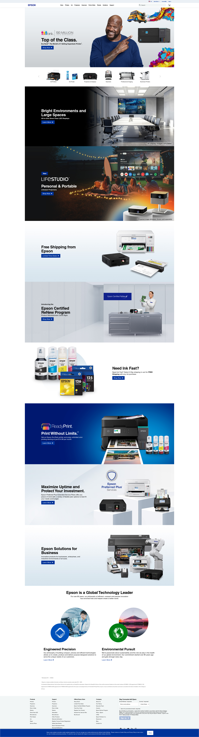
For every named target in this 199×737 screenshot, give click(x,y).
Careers (98, 708)
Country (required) (143, 701)
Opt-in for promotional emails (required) (130, 708)
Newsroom (98, 719)
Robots (32, 710)
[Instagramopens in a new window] (135, 728)
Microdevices (33, 714)
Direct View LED (34, 712)
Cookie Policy (123, 732)
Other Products (56, 716)
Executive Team (100, 706)
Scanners (32, 706)
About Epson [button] (156, 1)
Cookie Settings (106, 732)
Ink (30, 719)
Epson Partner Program (102, 710)
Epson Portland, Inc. (101, 716)
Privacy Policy (135, 714)
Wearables (54, 712)
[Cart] (169, 5)
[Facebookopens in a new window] (120, 728)
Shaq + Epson (99, 712)
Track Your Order (78, 708)
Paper (31, 721)
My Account (77, 714)
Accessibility (164, 1)
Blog (97, 721)
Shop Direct (77, 701)
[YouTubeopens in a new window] (128, 728)
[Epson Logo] (32, 5)
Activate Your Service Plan (80, 712)
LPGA (97, 714)
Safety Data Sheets (57, 723)
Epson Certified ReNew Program (82, 706)
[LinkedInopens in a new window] (132, 728)
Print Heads (33, 716)
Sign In (170, 1)
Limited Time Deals (78, 703)
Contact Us (99, 723)
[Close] (150, 733)
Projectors (32, 703)
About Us (98, 701)
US (151, 1)
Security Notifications (57, 727)
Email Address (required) (125, 701)
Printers (32, 701)
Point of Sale (33, 708)
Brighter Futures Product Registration (61, 721)
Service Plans (33, 723)
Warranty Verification (57, 719)
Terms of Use (126, 714)
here (109, 734)
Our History (99, 703)
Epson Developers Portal (58, 725)
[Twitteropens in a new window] (124, 728)
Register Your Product (79, 710)
